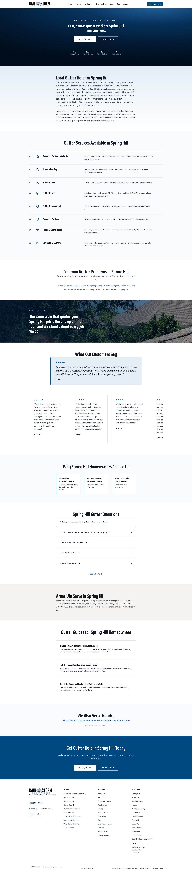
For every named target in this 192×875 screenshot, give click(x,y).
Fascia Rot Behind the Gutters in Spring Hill (113, 289)
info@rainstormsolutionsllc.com (41, 809)
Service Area (88, 4)
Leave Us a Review (105, 824)
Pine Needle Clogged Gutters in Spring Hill (82, 289)
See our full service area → (96, 726)
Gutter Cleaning (70, 797)
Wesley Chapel (137, 813)
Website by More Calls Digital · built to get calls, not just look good (137, 868)
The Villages (137, 828)
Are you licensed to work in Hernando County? (75, 542)
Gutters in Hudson (103, 720)
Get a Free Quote (108, 39)
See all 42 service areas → (142, 839)
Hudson (135, 805)
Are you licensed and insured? (70, 563)
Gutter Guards (69, 805)
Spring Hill (136, 794)
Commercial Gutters (71, 820)
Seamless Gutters (70, 813)
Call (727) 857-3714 (155, 4)
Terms (90, 868)
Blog (118, 4)
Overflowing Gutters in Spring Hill (68, 285)
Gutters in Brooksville (69, 720)
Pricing (100, 809)
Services (78, 4)
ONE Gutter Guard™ (71, 824)
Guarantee (102, 816)
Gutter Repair (69, 801)
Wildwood (136, 831)
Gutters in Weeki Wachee (87, 720)
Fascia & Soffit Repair (72, 816)
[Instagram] (38, 814)
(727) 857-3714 (35, 803)
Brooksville (136, 797)
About (112, 4)
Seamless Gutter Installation (75, 794)
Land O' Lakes (137, 816)
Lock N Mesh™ (69, 828)
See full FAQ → (96, 574)
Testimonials (103, 805)
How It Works (103, 813)
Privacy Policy (103, 831)
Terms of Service (104, 835)
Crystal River (137, 835)
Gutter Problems (101, 4)
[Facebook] (31, 814)
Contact (125, 4)
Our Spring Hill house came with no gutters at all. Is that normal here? (84, 521)
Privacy (84, 868)
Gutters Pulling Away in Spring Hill (93, 285)
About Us (101, 794)
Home (70, 4)
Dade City (136, 824)
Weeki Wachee (137, 801)
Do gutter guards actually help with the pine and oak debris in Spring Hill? (85, 532)
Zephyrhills (136, 820)
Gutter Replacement (71, 809)
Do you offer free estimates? (69, 552)
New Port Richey (138, 809)
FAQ (99, 797)
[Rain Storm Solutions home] (39, 4)
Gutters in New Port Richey (120, 720)
